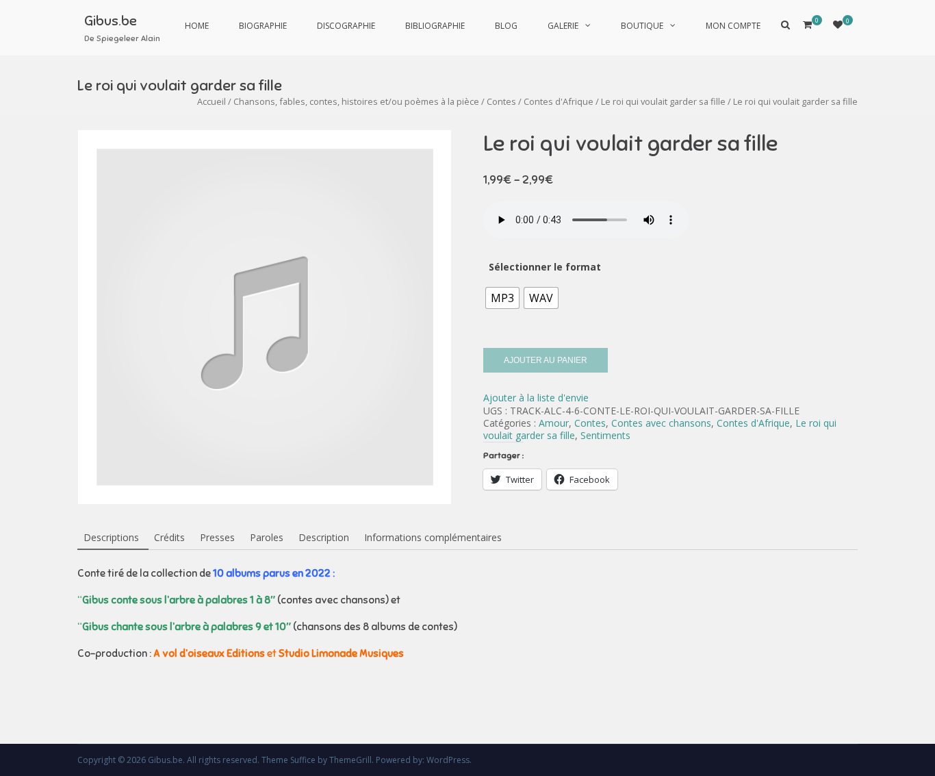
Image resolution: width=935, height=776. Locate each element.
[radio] (502, 298)
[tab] (111, 538)
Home (197, 26)
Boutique (642, 26)
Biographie (263, 26)
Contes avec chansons (661, 422)
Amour (554, 422)
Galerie (563, 26)
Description (323, 537)
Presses (217, 537)
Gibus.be (110, 20)
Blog (506, 26)
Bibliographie (435, 26)
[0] (838, 24)
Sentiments (605, 435)
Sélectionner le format (545, 266)
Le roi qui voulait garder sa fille (663, 101)
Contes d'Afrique (558, 101)
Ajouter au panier (545, 360)
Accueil (211, 101)
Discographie (346, 26)
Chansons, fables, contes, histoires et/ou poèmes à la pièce (356, 101)
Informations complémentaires (433, 537)
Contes (501, 101)
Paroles (266, 537)
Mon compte (733, 26)
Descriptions (111, 537)
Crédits (169, 537)
